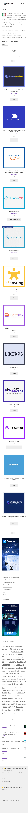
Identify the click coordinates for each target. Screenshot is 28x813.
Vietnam (13, 713)
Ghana (7, 668)
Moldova (5, 684)
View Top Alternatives (14, 219)
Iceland (10, 671)
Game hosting (6, 599)
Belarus (9, 651)
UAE (13, 707)
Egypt (17, 659)
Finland (21, 662)
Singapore (7, 698)
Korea (4, 679)
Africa (4, 646)
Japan (6, 676)
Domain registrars (7, 589)
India (16, 671)
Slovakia (16, 698)
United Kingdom (10, 710)
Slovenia (21, 698)
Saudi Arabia (13, 695)
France (6, 665)
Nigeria (13, 688)
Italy (18, 674)
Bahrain (21, 649)
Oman (9, 690)
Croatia (16, 657)
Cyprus (21, 657)
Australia (7, 649)
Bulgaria (8, 654)
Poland (6, 692)
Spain (14, 701)
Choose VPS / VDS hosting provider (11, 577)
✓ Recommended (7, 575)
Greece (12, 668)
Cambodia (14, 654)
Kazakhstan (14, 676)
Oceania (5, 690)
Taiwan (19, 704)
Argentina (14, 646)
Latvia (13, 679)
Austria (15, 649)
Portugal (14, 692)
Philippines (22, 690)
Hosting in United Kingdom (9, 582)
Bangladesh (4, 651)
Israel (12, 674)
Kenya (21, 676)
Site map (6, 779)
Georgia (13, 665)
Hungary (4, 671)
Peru (17, 690)
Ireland (6, 674)
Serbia (18, 695)
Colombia (11, 657)
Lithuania (21, 679)
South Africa (6, 701)
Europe (13, 662)
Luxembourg (4, 681)
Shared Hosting (6, 584)
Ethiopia (7, 662)
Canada (21, 654)
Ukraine (19, 707)
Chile (4, 657)
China (7, 657)
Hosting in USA (6, 579)
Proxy (4, 594)
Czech (4, 659)
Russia (6, 695)
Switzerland (11, 704)
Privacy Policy (7, 781)
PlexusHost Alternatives (14, 447)
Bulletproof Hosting (7, 587)
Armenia (19, 646)
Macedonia (10, 681)
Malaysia (17, 681)
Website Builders (7, 597)
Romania (21, 693)
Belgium (15, 652)
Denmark (11, 659)
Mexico (23, 681)
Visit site (14, 99)
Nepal (9, 684)
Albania (9, 646)
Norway (19, 688)
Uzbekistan (7, 713)
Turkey (7, 707)
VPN (4, 592)
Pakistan (13, 690)
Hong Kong (20, 668)
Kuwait (9, 679)
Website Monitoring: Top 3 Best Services (13, 773)
